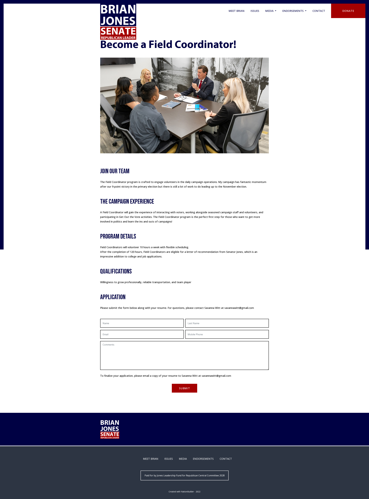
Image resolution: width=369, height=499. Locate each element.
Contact (318, 11)
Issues (255, 11)
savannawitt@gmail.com (216, 375)
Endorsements (293, 11)
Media (269, 11)
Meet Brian (236, 11)
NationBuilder (187, 491)
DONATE (348, 11)
